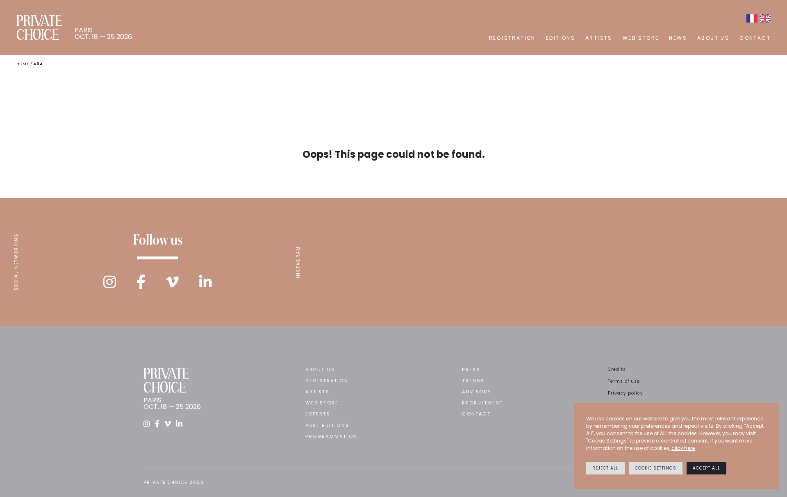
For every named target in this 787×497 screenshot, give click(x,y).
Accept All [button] (706, 468)
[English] (765, 18)
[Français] (751, 18)
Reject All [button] (605, 468)
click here (683, 448)
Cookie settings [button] (655, 468)
